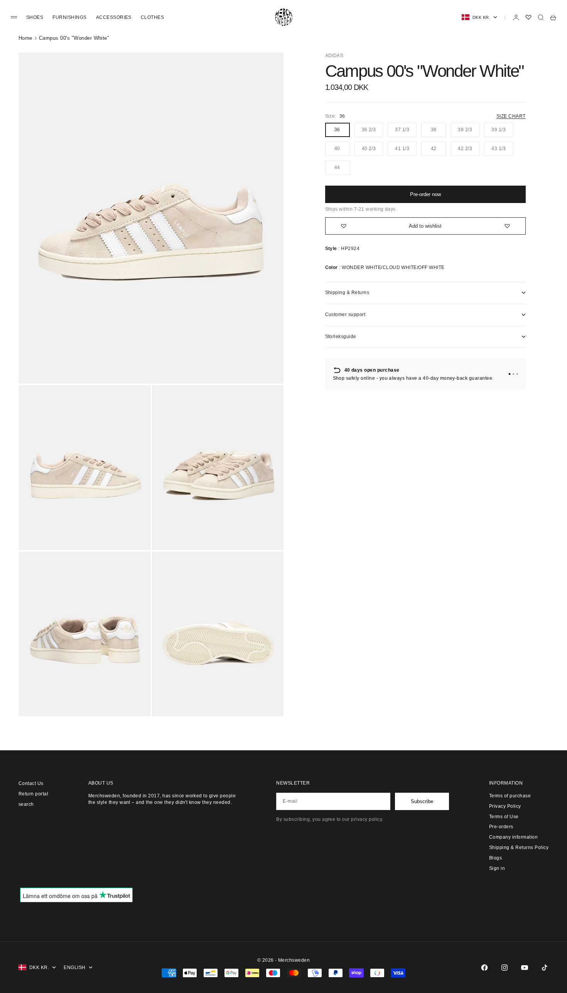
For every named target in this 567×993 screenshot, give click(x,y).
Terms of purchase (510, 795)
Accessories (114, 17)
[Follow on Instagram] (504, 967)
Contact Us (31, 783)
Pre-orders (501, 826)
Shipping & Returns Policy (518, 847)
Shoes (34, 17)
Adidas (334, 55)
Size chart (511, 116)
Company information (513, 837)
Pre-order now (425, 194)
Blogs (495, 858)
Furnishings (69, 17)
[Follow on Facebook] (484, 967)
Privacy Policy (505, 806)
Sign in (497, 868)
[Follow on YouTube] (524, 967)
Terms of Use (504, 816)
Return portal (33, 794)
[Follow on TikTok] (544, 967)
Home (25, 38)
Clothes (152, 17)
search (26, 804)
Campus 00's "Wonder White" (74, 38)
